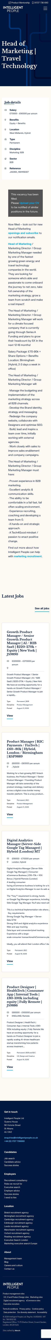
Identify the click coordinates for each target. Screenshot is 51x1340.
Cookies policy (38, 1309)
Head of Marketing (19, 244)
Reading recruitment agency (17, 1236)
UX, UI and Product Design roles (16, 1297)
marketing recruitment (28, 556)
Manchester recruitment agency (19, 1230)
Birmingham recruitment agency (19, 1216)
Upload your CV (29, 203)
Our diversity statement (26, 1312)
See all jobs (42, 608)
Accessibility (42, 1312)
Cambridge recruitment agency (18, 1219)
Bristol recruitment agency (16, 1212)
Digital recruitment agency (14, 1300)
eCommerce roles (33, 1300)
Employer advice (12, 1191)
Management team (13, 1258)
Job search (9, 1158)
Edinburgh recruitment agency (18, 1223)
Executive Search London (16, 1240)
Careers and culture (13, 1265)
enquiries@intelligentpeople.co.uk (21, 1138)
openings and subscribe (23, 233)
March (17, 1330)
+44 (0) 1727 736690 (14, 1141)
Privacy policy (25, 1309)
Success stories (11, 1165)
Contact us (9, 1269)
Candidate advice (12, 1162)
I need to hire (10, 1197)
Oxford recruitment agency (16, 1233)
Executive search (12, 1187)
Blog (6, 1262)
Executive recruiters (11, 1304)
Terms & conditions (10, 1309)
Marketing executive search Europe (20, 1243)
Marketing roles (36, 1297)
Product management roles (13, 1294)
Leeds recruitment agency (16, 1226)
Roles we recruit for (13, 1184)
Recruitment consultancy (15, 1180)
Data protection (10, 1312)
